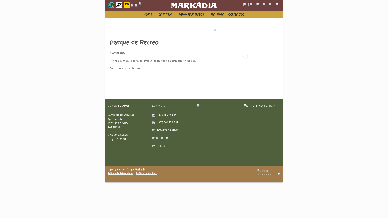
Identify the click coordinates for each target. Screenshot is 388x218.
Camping (165, 14)
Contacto (236, 14)
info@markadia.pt (168, 130)
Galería (217, 14)
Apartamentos (192, 14)
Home (148, 14)
